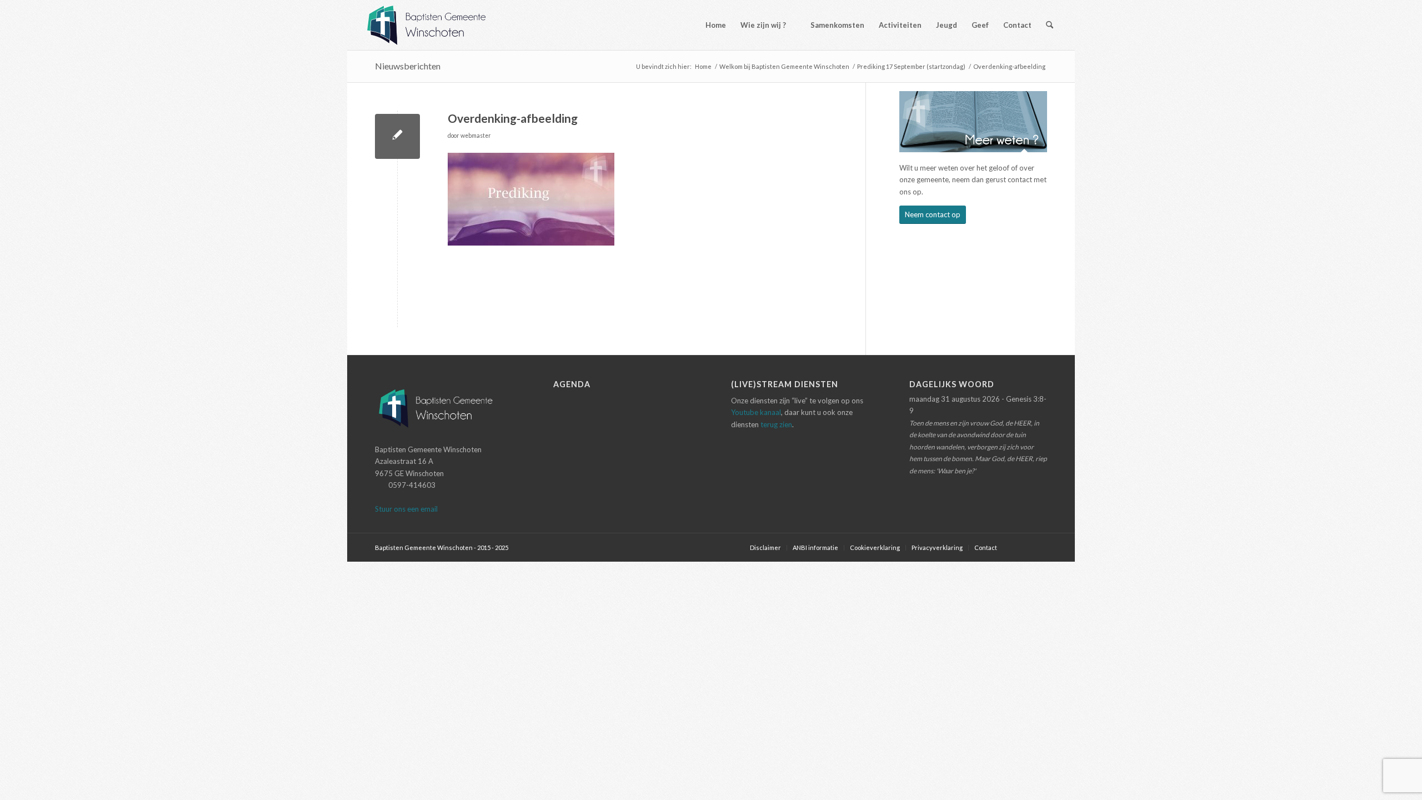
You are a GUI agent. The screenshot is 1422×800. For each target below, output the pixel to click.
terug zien (776, 424)
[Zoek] (1049, 25)
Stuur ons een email (406, 508)
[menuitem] (710, 25)
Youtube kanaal (756, 412)
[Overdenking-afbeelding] (397, 136)
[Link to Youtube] (1038, 547)
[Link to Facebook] (1022, 547)
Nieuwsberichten (407, 66)
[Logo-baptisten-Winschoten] (435, 25)
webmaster (475, 135)
